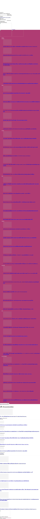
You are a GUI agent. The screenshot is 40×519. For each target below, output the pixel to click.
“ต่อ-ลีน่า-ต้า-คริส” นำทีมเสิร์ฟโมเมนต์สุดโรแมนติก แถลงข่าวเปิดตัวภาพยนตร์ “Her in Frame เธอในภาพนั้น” (20, 273)
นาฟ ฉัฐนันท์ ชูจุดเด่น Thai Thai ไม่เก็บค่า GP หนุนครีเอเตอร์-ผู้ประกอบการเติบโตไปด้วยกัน (14, 480)
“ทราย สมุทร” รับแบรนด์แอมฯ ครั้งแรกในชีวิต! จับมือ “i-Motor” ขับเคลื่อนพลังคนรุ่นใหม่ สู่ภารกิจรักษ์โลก (19, 138)
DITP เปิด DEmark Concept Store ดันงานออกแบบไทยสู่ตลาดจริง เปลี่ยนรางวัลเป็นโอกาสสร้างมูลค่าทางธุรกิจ (20, 147)
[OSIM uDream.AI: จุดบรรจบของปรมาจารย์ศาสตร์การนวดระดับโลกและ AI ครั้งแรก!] (7, 227)
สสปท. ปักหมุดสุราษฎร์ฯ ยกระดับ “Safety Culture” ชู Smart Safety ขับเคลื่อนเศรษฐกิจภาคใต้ (17, 219)
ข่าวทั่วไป (3, 38)
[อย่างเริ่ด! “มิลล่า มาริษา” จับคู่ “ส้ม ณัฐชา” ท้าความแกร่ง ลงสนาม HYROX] (7, 118)
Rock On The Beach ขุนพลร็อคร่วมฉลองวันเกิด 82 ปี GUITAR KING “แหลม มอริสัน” (16, 93)
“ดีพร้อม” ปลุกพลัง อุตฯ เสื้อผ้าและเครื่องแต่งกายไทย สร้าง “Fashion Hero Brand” (13, 463)
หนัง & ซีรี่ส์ (3, 265)
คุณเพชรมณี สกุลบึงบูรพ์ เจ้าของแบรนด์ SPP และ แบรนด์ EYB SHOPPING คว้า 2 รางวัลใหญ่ (18, 55)
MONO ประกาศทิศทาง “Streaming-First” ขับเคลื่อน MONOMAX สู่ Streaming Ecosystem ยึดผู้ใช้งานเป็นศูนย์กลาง (21, 101)
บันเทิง (2, 85)
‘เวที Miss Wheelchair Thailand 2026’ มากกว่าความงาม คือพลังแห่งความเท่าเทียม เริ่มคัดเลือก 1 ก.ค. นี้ (16, 472)
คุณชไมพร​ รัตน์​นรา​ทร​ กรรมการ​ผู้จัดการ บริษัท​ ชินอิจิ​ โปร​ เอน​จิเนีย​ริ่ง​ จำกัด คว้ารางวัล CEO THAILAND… (20, 46)
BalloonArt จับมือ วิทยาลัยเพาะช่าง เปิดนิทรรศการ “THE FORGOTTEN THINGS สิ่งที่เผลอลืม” (18, 391)
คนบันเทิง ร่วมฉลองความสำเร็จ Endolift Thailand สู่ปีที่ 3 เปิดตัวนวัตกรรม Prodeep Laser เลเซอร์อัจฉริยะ (19, 237)
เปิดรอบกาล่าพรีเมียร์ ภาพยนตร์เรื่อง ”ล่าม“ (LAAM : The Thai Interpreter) (15, 291)
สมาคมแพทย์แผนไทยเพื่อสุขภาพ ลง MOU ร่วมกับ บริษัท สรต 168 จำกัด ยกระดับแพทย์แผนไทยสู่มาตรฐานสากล (20, 210)
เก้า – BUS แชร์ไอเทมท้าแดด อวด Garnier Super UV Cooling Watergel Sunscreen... (13, 416)
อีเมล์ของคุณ (9, 20)
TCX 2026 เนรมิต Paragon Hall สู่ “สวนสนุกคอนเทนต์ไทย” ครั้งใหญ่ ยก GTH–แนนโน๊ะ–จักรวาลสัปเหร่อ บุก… (20, 263)
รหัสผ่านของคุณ (9, 15)
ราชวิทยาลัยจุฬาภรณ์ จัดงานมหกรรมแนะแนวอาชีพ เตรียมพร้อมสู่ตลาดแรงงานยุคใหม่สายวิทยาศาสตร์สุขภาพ (20, 83)
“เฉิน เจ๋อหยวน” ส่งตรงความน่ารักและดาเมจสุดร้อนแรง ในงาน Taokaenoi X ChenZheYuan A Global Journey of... (18, 509)
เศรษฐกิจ (3, 130)
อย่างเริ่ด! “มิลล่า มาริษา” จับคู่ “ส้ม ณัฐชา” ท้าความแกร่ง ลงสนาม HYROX (15, 120)
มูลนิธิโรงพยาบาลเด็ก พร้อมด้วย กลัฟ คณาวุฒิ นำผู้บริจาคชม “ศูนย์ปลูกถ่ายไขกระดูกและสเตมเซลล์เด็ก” (19, 382)
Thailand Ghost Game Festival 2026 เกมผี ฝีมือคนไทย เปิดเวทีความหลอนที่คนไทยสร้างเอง (17, 246)
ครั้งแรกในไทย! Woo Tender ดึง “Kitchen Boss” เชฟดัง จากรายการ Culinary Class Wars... (14, 444)
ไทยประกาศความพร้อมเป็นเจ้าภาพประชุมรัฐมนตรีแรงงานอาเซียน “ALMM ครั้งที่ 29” (16, 193)
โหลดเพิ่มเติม (2, 453)
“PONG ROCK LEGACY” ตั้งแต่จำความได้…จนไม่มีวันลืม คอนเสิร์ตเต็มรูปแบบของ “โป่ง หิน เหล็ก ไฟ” (19, 318)
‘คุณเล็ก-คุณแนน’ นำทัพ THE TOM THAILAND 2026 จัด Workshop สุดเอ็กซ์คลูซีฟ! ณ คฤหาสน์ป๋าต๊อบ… (20, 128)
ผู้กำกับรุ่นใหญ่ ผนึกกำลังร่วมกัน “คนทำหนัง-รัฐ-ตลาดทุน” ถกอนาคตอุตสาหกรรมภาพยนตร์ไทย (18, 300)
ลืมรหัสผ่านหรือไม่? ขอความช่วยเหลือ (5, 17)
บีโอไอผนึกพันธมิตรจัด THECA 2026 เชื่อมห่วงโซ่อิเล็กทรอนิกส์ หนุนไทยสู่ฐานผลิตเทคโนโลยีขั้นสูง (18, 174)
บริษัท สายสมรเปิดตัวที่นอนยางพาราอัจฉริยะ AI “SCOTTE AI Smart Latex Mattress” (16, 155)
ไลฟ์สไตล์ (3, 221)
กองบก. (1, 418)
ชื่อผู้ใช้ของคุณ (9, 14)
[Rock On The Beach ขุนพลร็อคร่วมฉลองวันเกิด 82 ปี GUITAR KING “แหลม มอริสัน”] (7, 91)
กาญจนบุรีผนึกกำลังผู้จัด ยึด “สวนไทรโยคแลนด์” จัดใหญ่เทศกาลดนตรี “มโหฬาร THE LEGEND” (18, 327)
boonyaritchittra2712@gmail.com (7, 517)
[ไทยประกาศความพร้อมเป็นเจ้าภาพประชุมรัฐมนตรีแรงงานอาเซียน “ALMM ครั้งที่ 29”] (7, 191)
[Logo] (6, 36)
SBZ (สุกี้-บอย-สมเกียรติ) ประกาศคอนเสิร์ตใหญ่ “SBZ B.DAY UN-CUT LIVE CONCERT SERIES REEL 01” (20, 344)
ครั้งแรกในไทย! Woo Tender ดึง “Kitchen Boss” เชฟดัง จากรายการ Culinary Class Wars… (17, 373)
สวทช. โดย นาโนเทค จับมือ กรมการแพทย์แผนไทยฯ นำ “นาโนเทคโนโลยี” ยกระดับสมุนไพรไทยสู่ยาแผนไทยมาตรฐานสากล (19, 431)
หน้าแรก (3, 37)
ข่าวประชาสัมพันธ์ (4, 356)
